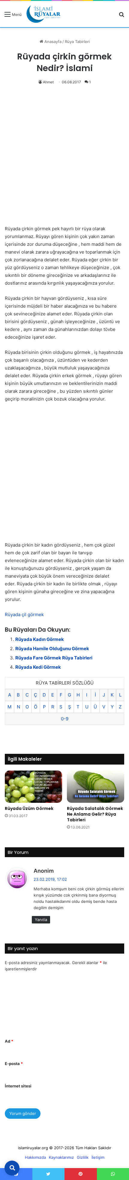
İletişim (98, 1157)
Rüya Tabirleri (77, 41)
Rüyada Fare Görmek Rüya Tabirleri (53, 658)
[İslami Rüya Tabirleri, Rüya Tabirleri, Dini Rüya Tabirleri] (43, 14)
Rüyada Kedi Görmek (38, 667)
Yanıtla (41, 919)
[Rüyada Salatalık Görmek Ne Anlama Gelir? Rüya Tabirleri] (95, 787)
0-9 (64, 719)
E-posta (14, 1063)
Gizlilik (82, 1157)
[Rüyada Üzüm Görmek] (33, 787)
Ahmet (48, 82)
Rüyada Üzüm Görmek (29, 808)
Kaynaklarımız (61, 1157)
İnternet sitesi (18, 1086)
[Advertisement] (64, 158)
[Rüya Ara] (121, 16)
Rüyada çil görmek (24, 614)
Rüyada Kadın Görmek (39, 639)
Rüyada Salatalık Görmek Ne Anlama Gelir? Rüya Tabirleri (95, 814)
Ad (9, 1041)
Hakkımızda (35, 1157)
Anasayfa (52, 41)
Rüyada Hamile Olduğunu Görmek (52, 648)
